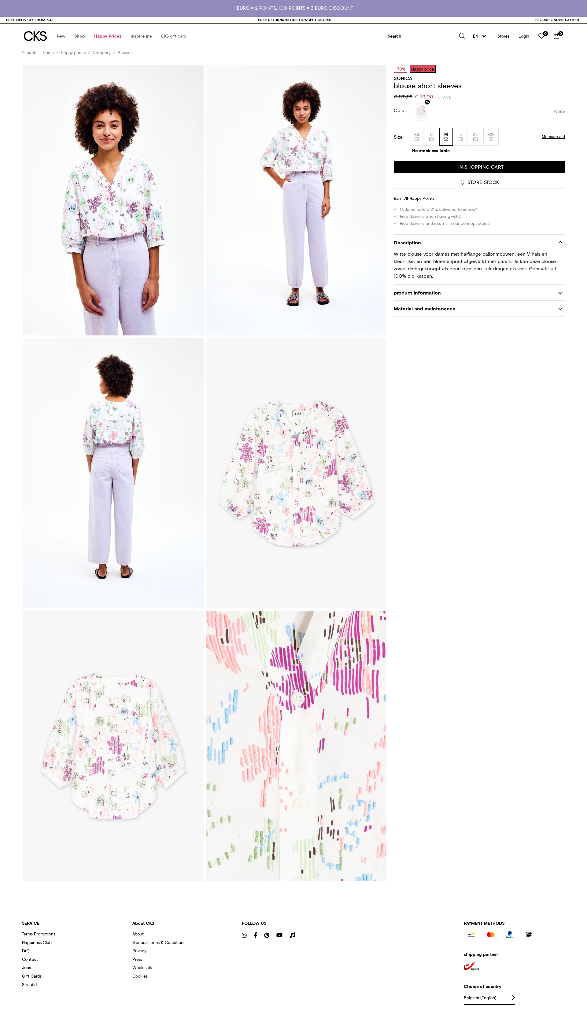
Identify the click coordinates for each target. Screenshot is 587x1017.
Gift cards (32, 976)
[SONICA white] (421, 111)
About (138, 934)
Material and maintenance (425, 308)
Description (407, 242)
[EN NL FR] (481, 36)
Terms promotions (38, 934)
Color (401, 110)
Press (137, 959)
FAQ (26, 950)
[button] (61, 36)
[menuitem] (61, 36)
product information (417, 292)
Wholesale (142, 967)
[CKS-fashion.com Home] (35, 36)
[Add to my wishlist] (556, 68)
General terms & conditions (158, 942)
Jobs (26, 967)
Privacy (139, 950)
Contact (30, 959)
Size (398, 137)
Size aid (29, 984)
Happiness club (37, 942)
